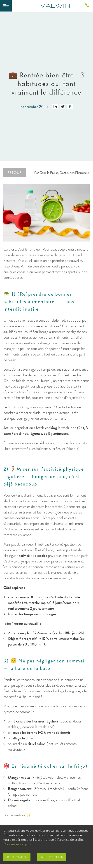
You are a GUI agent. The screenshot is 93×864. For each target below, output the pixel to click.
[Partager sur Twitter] (62, 106)
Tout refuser (17, 857)
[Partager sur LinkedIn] (55, 106)
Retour (15, 172)
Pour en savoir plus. (17, 844)
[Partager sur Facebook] (70, 106)
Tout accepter (52, 857)
